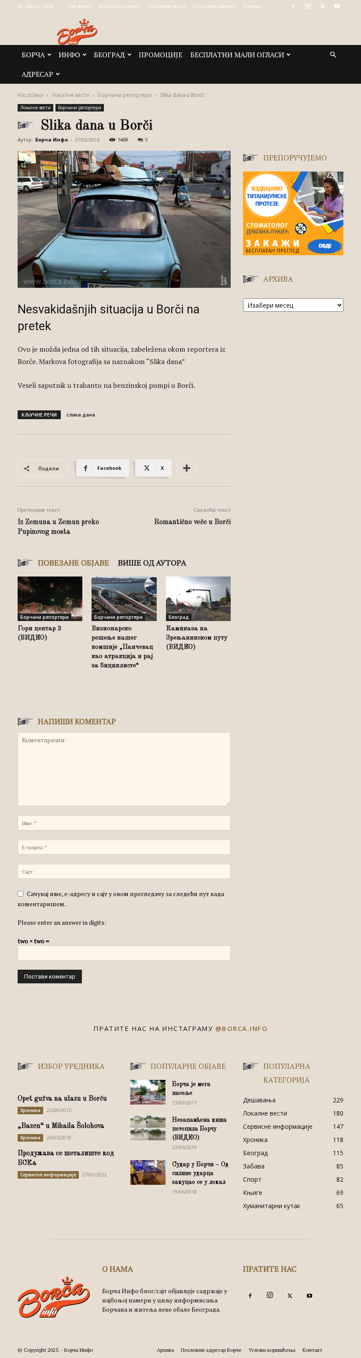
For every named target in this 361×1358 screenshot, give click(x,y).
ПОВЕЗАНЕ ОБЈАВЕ (73, 562)
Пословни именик (214, 6)
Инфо (69, 55)
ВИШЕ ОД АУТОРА (152, 562)
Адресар (37, 74)
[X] (322, 6)
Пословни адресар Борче (211, 1350)
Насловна (30, 95)
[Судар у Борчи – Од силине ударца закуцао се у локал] (148, 1172)
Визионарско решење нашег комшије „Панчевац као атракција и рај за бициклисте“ (122, 647)
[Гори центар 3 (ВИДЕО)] (50, 599)
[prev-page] (23, 683)
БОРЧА (33, 55)
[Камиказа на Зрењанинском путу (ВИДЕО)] (198, 599)
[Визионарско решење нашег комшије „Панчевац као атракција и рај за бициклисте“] (124, 599)
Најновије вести (166, 6)
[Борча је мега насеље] (148, 1092)
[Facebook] (293, 6)
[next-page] (37, 683)
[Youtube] (336, 6)
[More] (186, 468)
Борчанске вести (119, 6)
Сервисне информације (48, 1175)
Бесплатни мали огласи (237, 55)
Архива (165, 1350)
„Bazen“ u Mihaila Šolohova (61, 1126)
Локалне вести (70, 95)
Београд (109, 55)
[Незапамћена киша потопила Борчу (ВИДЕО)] (148, 1128)
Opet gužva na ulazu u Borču (62, 1098)
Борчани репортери (125, 95)
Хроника (30, 1110)
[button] (332, 55)
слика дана (80, 414)
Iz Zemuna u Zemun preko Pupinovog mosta (58, 527)
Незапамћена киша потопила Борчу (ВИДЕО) (199, 1129)
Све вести (80, 6)
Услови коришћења (272, 1350)
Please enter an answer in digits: (62, 922)
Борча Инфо (51, 139)
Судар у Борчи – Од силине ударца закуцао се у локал (200, 1173)
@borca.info (241, 1028)
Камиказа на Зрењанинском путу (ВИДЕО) (197, 638)
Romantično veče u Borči (192, 522)
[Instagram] (307, 6)
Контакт (252, 6)
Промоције (160, 55)
